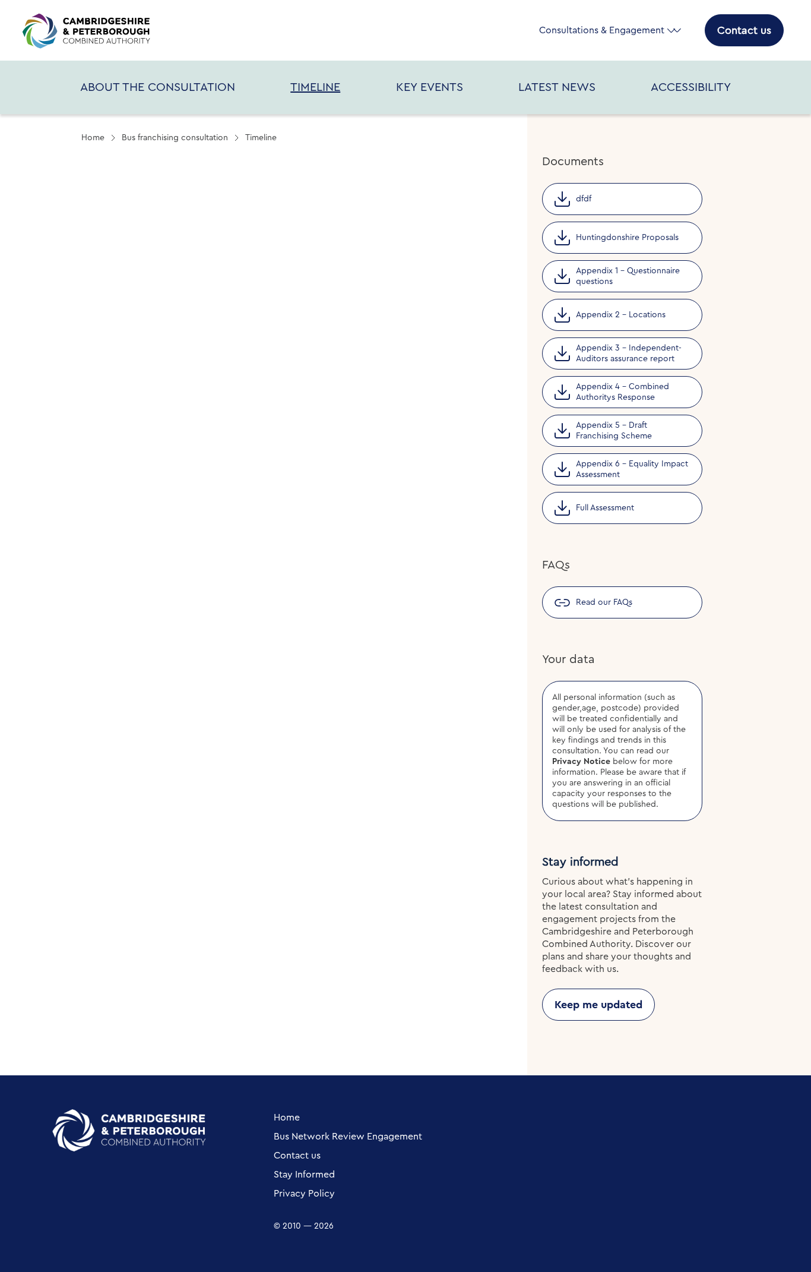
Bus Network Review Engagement (348, 1136)
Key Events (429, 87)
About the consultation (157, 87)
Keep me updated (598, 1004)
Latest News (556, 87)
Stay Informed (304, 1174)
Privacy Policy (304, 1193)
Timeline (315, 87)
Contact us (744, 30)
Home (92, 138)
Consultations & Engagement (601, 30)
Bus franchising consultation (175, 138)
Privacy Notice (581, 761)
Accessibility (691, 87)
